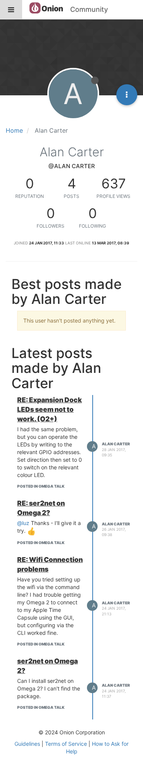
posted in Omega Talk (40, 486)
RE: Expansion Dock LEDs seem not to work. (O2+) (49, 409)
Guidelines (27, 743)
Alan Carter (116, 444)
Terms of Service (66, 743)
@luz (23, 523)
